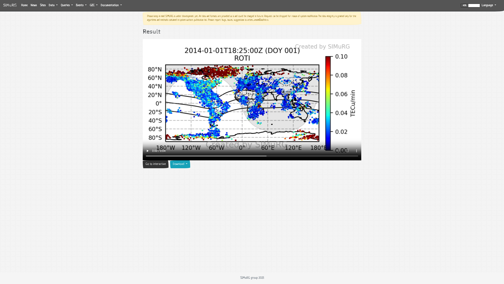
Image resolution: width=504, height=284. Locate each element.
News (34, 5)
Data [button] (52, 5)
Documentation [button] (110, 5)
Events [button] (80, 5)
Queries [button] (65, 5)
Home (25, 5)
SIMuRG (10, 5)
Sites (43, 5)
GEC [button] (92, 5)
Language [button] (488, 5)
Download (179, 164)
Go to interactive (155, 164)
